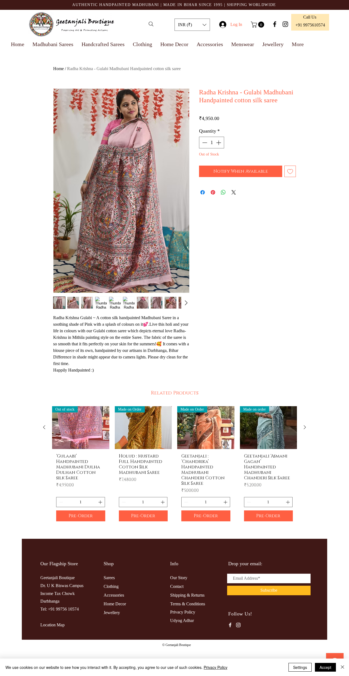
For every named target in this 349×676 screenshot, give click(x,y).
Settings (300, 667)
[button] (192, 25)
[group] (174, 502)
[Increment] (219, 142)
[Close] (342, 667)
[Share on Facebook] (202, 192)
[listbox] (192, 25)
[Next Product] (305, 463)
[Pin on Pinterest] (213, 192)
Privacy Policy (215, 667)
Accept (325, 667)
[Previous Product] (44, 463)
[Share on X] (233, 192)
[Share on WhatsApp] (223, 192)
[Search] (151, 24)
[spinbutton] (211, 142)
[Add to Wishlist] (290, 171)
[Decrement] (204, 142)
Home (58, 68)
